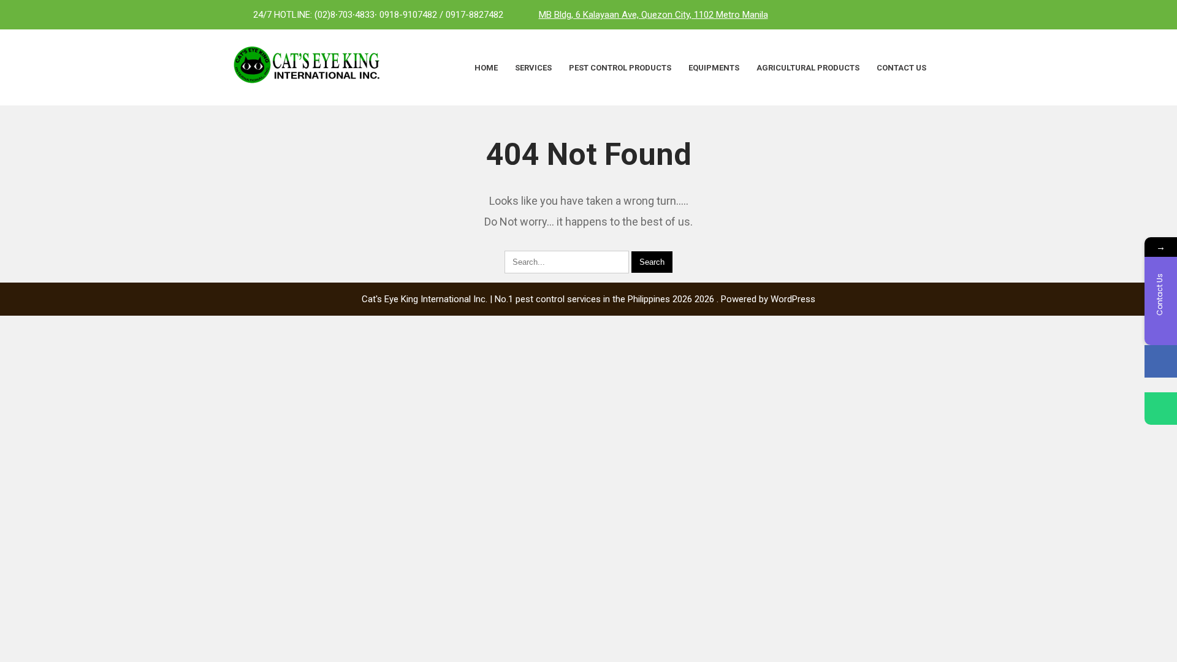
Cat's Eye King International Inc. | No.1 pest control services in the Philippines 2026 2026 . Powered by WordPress (588, 299)
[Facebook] (882, 14)
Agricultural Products (807, 67)
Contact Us (901, 67)
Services (533, 67)
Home (486, 67)
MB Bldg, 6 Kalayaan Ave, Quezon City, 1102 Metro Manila (653, 14)
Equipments (713, 67)
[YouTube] (931, 14)
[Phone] (1161, 408)
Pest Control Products (620, 67)
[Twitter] (907, 14)
